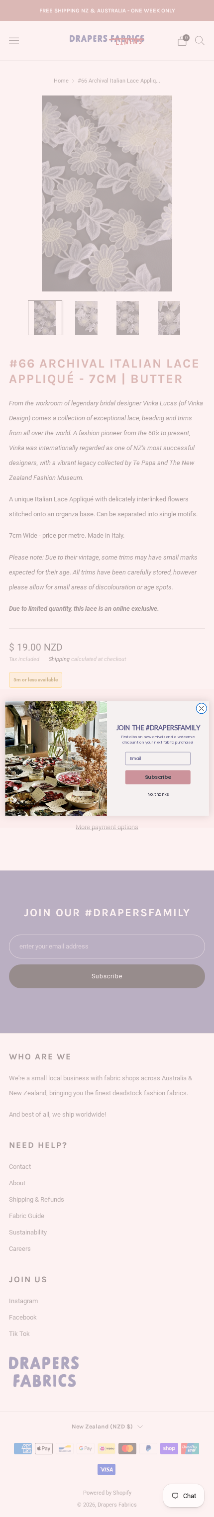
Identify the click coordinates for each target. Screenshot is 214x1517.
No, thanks (158, 794)
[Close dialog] (201, 708)
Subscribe (158, 777)
